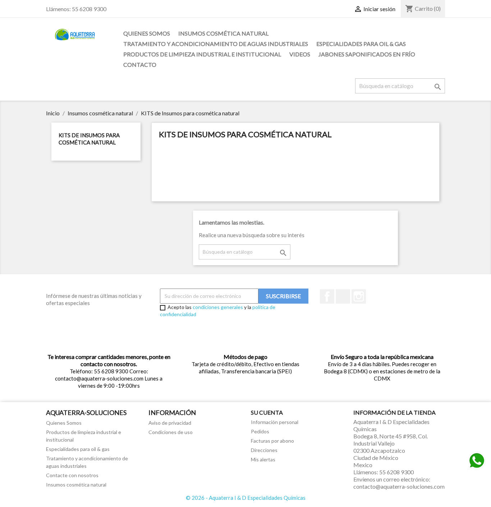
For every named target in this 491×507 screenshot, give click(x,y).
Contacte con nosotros (72, 475)
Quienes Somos (146, 33)
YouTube (343, 296)
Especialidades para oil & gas (361, 43)
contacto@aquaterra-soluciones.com (399, 486)
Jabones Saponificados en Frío (366, 54)
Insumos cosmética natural (223, 33)
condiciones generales (218, 307)
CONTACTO (139, 64)
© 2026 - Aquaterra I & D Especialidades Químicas (246, 497)
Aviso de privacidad (169, 423)
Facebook (327, 296)
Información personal (274, 422)
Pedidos (260, 431)
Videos (299, 54)
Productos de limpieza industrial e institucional (202, 54)
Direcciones (264, 450)
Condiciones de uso (170, 432)
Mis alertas (263, 459)
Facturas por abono (272, 441)
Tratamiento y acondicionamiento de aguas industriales (215, 43)
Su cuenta (267, 412)
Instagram (359, 296)
